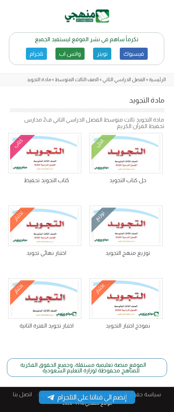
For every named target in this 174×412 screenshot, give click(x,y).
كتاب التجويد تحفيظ (46, 180)
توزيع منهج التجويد (127, 253)
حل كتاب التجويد (127, 180)
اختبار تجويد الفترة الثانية (46, 325)
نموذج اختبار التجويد (128, 325)
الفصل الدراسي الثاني (123, 79)
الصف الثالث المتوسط (77, 79)
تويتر (102, 53)
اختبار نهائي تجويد (46, 253)
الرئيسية (157, 79)
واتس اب (70, 53)
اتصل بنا (22, 394)
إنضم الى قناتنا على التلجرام (92, 397)
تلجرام (36, 53)
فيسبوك (133, 53)
